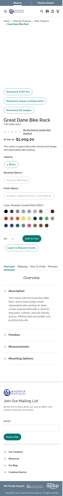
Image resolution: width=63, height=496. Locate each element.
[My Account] (47, 11)
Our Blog (13, 465)
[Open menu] (5, 11)
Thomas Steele (45, 3)
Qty (6, 238)
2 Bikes (11, 164)
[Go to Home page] (16, 11)
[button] (13, 132)
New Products (42, 21)
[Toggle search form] (41, 11)
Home (7, 21)
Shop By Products (22, 21)
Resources (14, 458)
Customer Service (18, 472)
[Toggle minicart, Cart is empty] (57, 11)
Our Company (16, 452)
